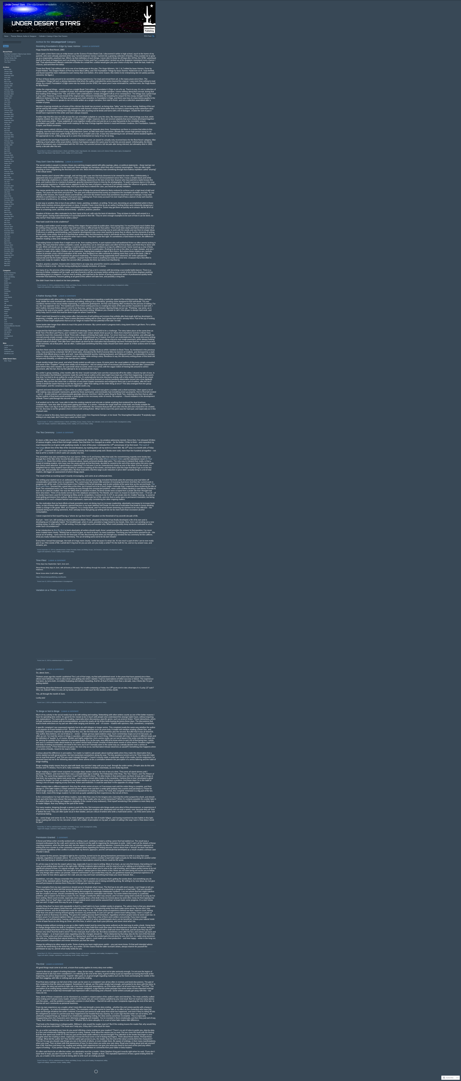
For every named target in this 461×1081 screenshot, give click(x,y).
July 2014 (7, 220)
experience (48, 287)
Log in (6, 347)
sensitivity (7, 328)
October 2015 (8, 202)
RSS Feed (147, 36)
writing (126, 285)
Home (6, 36)
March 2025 (7, 81)
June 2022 (7, 126)
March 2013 (7, 243)
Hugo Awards (83, 151)
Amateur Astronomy (10, 272)
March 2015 (7, 212)
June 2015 (7, 208)
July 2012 (7, 259)
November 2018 (9, 173)
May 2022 (7, 128)
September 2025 (9, 75)
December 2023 (9, 92)
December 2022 (9, 114)
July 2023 (7, 100)
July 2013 (7, 235)
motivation (94, 151)
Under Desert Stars (15, 4)
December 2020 (9, 143)
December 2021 (9, 134)
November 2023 (9, 94)
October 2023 (8, 96)
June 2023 (7, 102)
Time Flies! (41, 560)
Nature (6, 311)
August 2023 (8, 98)
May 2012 (7, 263)
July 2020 (7, 147)
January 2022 (8, 132)
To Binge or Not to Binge (47, 711)
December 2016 (9, 186)
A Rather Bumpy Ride (46, 296)
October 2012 (8, 253)
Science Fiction (109, 151)
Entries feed (7, 349)
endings (47, 1062)
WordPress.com (9, 353)
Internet (6, 301)
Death (77, 151)
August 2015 (8, 206)
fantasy (84, 422)
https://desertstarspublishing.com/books (51, 577)
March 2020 (7, 153)
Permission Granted (45, 837)
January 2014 (8, 228)
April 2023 (7, 106)
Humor (89, 422)
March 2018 (7, 177)
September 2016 (9, 190)
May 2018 (7, 175)
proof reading (111, 285)
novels (63, 153)
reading (68, 153)
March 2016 (7, 196)
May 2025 (7, 79)
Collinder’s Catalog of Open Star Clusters (53, 36)
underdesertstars (57, 151)
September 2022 (9, 120)
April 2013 (7, 241)
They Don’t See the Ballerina (50, 161)
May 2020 (7, 149)
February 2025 (8, 83)
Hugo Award (48, 153)
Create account (8, 345)
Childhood (7, 279)
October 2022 (8, 118)
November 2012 (9, 251)
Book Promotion (72, 549)
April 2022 (7, 130)
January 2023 (8, 112)
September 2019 (9, 161)
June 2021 (7, 139)
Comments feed (8, 351)
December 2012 (9, 249)
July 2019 (7, 165)
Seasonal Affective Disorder (12, 326)
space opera (118, 151)
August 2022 (8, 122)
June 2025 (7, 77)
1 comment (62, 837)
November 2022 (9, 116)
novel (98, 151)
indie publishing (56, 287)
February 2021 (8, 141)
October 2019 (8, 159)
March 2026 (7, 69)
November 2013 (9, 230)
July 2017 (7, 181)
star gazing (7, 332)
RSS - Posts (7, 361)
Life (89, 151)
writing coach (84, 955)
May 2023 (7, 104)
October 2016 (8, 188)
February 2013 (8, 245)
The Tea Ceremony (45, 432)
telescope (7, 334)
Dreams (6, 285)
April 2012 (7, 265)
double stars (7, 283)
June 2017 (7, 183)
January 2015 (8, 214)
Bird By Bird (59, 530)
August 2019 (8, 163)
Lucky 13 (40, 669)
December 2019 (9, 157)
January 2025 (8, 85)
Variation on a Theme (46, 590)
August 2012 (8, 257)
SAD (5, 319)
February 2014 (8, 226)
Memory (6, 307)
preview (6, 315)
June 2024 (7, 88)
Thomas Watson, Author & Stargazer (23, 36)
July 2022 (7, 124)
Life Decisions (92, 285)
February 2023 (8, 110)
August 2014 (8, 218)
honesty (84, 285)
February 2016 (8, 198)
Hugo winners (56, 153)
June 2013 (7, 237)
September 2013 (9, 232)
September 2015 (9, 204)
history (6, 293)
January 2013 (8, 247)
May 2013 (7, 239)
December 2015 (9, 200)
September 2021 (9, 137)
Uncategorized (126, 151)
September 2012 (9, 255)
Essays (79, 285)
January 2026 (8, 71)
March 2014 (7, 224)
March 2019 (7, 169)
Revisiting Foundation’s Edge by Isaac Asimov (58, 46)
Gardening (7, 291)
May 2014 (7, 222)
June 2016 (7, 194)
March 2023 (7, 108)
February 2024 (8, 90)
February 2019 (8, 171)
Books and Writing (69, 151)
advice (46, 955)
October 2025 (8, 73)
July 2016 (7, 192)
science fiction (78, 153)
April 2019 (7, 167)
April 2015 (7, 210)
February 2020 (8, 155)
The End (40, 964)
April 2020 (7, 151)
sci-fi (102, 151)
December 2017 (9, 179)
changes (47, 423)
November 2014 (9, 216)
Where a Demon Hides (113, 459)
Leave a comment (90, 46)
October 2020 (8, 145)
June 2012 (7, 261)
